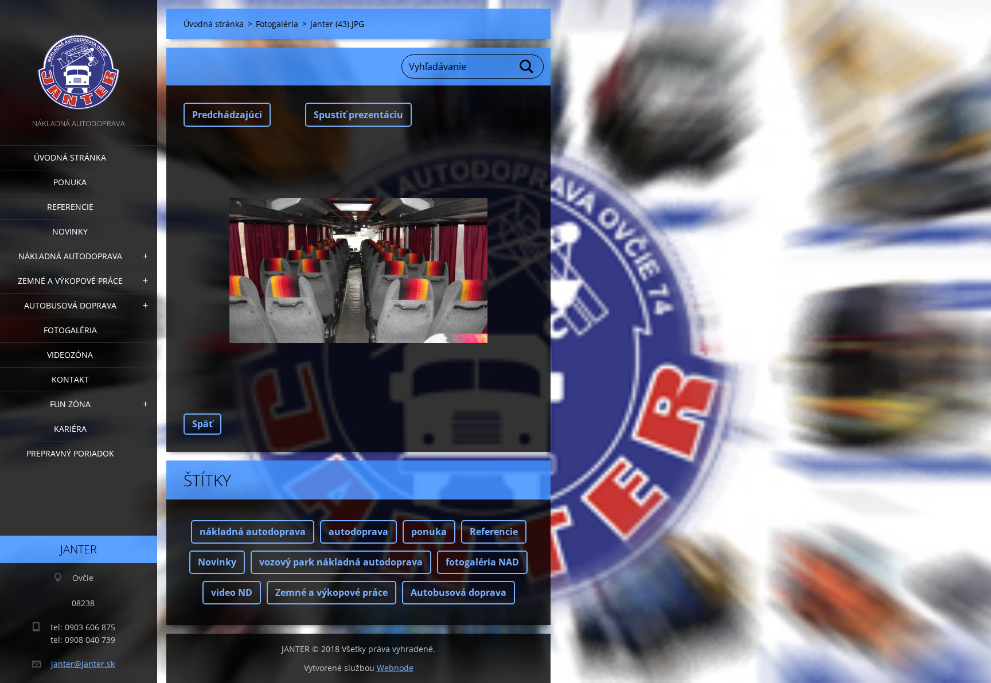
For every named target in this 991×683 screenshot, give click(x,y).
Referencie (70, 206)
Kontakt (70, 379)
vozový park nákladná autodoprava (341, 562)
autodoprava (358, 531)
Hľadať (527, 66)
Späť (202, 423)
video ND (231, 592)
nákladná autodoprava (253, 531)
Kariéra (70, 428)
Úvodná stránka (70, 157)
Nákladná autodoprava (70, 256)
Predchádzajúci (227, 114)
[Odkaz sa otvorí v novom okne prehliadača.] (358, 270)
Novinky (70, 231)
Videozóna (70, 354)
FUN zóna (70, 404)
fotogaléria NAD (482, 562)
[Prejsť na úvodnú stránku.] (78, 58)
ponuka (429, 531)
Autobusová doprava (70, 305)
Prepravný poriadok (70, 453)
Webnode (395, 667)
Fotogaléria (70, 330)
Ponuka (70, 182)
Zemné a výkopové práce (70, 280)
